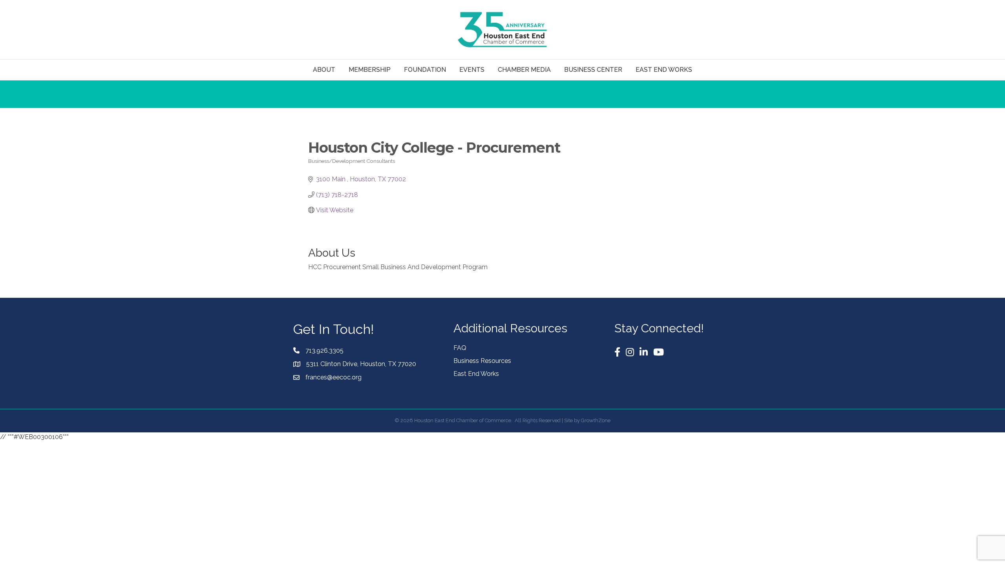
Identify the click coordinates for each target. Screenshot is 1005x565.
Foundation (425, 69)
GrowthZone (595, 420)
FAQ (459, 348)
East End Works (476, 373)
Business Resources (482, 361)
